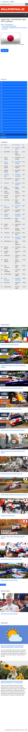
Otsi (26, 4)
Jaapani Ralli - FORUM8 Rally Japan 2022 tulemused (14, 27)
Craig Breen (7, 147)
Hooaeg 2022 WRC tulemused (9, 26)
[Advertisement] (14, 66)
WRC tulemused (9, 24)
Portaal (2, 24)
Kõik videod (3, 584)
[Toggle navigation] (25, 15)
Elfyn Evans (7, 237)
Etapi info (4, 50)
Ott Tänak (6, 183)
